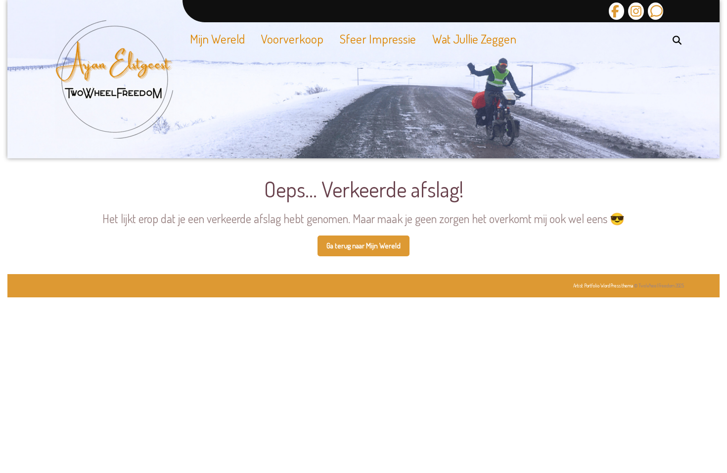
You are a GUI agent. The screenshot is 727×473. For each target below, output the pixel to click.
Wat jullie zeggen (474, 39)
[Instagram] (634, 11)
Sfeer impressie (378, 39)
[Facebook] (616, 11)
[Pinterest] (654, 11)
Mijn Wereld (217, 39)
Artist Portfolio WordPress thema (603, 285)
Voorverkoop (292, 39)
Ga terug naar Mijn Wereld (367, 249)
